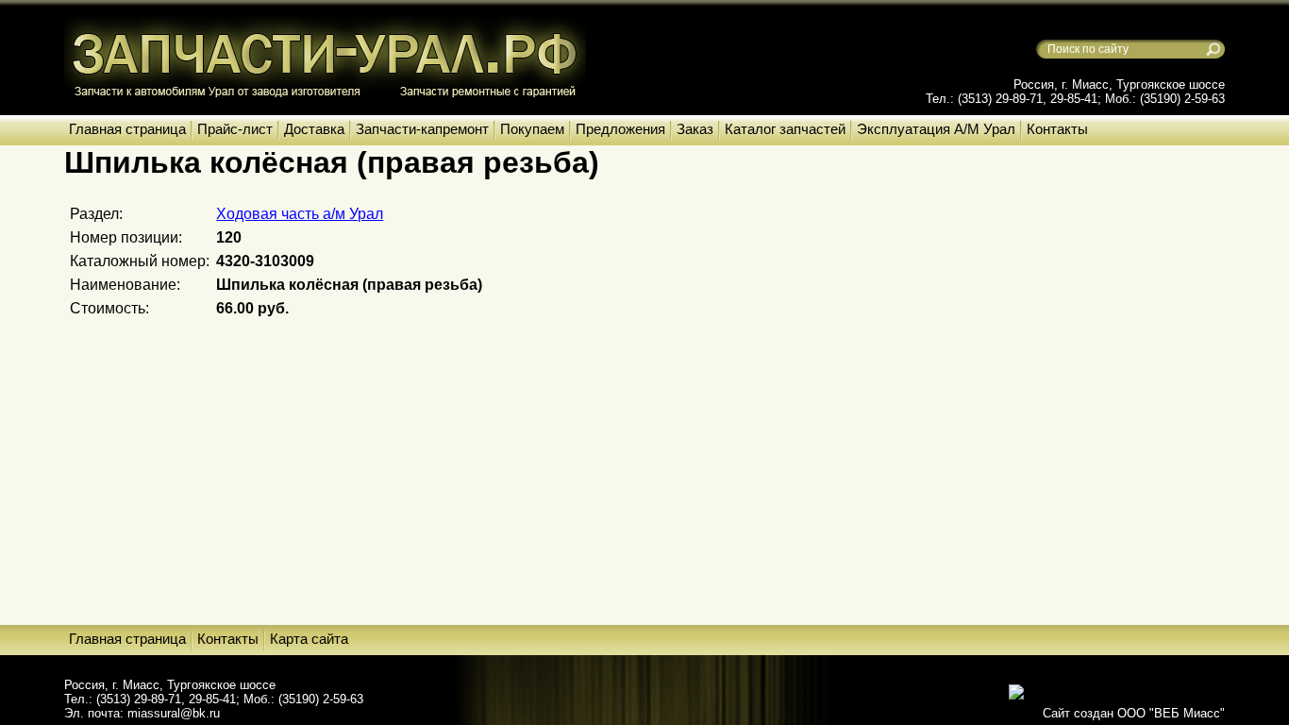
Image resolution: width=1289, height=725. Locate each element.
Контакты (1057, 129)
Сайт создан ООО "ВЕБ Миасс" (1134, 713)
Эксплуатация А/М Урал (936, 129)
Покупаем (532, 129)
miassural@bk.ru (173, 713)
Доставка (314, 129)
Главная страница (127, 129)
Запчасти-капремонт (422, 129)
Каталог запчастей (785, 129)
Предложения (620, 129)
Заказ (695, 129)
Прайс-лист (235, 129)
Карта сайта (309, 639)
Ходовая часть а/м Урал (299, 214)
